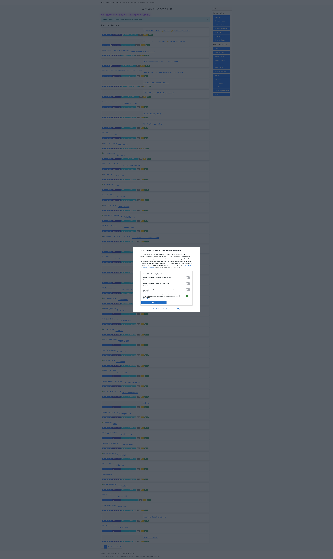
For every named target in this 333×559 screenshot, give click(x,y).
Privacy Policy (176, 309)
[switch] (188, 277)
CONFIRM (154, 302)
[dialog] (166, 279)
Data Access (166, 309)
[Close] (196, 250)
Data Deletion (156, 309)
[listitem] (166, 274)
